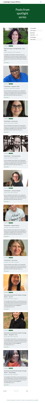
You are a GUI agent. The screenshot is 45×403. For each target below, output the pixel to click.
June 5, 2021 (11, 262)
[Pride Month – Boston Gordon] (15, 212)
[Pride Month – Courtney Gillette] (15, 178)
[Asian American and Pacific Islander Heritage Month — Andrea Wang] (15, 358)
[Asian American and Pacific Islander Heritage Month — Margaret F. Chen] (15, 320)
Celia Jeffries (6, 227)
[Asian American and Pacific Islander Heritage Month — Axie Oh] (15, 282)
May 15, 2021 (10, 374)
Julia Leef (5, 52)
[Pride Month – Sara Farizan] (15, 108)
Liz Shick (5, 192)
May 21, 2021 (10, 336)
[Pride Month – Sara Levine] (15, 247)
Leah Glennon (6, 88)
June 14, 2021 (11, 227)
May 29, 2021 (10, 298)
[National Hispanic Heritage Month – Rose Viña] (15, 35)
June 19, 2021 (10, 192)
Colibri (37, 400)
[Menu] (41, 2)
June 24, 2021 (10, 157)
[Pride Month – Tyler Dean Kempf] (15, 143)
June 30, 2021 (11, 88)
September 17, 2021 (11, 52)
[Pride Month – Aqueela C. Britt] (15, 73)
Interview (11, 83)
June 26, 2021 (10, 123)
